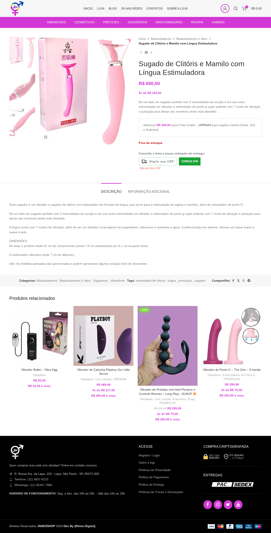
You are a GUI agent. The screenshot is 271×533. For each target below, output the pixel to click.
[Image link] (16, 451)
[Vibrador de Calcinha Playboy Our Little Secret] (103, 336)
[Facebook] (207, 504)
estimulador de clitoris (150, 280)
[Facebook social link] (233, 281)
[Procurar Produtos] (236, 8)
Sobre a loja (147, 462)
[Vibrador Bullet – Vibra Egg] (39, 336)
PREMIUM (119, 379)
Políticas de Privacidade (155, 470)
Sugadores (100, 280)
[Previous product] (141, 52)
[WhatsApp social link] (243, 281)
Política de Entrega (151, 484)
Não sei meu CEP (150, 168)
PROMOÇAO (167, 403)
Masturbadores (161, 38)
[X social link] (238, 281)
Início (142, 38)
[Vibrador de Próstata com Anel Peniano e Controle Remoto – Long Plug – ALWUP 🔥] (168, 346)
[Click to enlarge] (45, 137)
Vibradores (117, 280)
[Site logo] (16, 8)
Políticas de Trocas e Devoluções (161, 492)
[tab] (111, 189)
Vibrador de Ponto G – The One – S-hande (232, 369)
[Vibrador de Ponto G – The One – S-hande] (232, 336)
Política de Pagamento (154, 477)
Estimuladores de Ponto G (239, 375)
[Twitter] (228, 504)
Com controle (103, 379)
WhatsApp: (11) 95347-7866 (33, 485)
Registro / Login (149, 455)
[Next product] (151, 52)
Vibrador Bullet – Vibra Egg (39, 369)
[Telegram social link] (249, 281)
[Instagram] (218, 504)
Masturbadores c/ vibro (191, 38)
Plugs (191, 399)
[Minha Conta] (225, 8)
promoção (185, 280)
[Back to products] (146, 52)
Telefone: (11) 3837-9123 (31, 479)
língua (172, 280)
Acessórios (179, 399)
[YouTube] (238, 504)
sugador (200, 280)
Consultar (189, 161)
